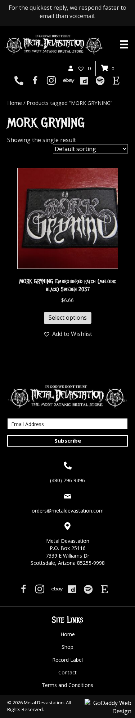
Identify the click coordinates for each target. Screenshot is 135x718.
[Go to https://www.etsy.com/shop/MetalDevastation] (116, 81)
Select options (68, 318)
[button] (67, 334)
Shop (67, 646)
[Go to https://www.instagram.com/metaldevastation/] (51, 81)
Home (14, 102)
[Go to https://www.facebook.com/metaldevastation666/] (35, 81)
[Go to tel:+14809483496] (18, 81)
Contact (67, 672)
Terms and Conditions (67, 685)
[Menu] (124, 44)
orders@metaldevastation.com (68, 510)
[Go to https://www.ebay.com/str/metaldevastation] (67, 81)
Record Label (67, 659)
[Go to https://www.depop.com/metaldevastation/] (83, 81)
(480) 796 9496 (67, 480)
